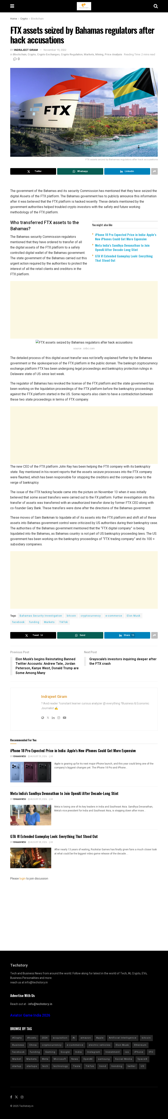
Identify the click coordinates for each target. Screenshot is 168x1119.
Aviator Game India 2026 (30, 1015)
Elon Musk (133, 616)
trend (102, 1066)
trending (116, 1066)
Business (18, 1045)
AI (74, 1038)
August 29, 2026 (38, 756)
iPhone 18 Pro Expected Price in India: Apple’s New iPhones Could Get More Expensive (125, 236)
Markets (89, 54)
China (33, 1045)
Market (16, 1059)
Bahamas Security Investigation (41, 616)
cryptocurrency (91, 616)
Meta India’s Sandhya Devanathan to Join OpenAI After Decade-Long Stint (122, 247)
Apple (100, 1038)
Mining (99, 54)
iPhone (138, 1052)
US (142, 1066)
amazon (86, 1038)
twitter (131, 1066)
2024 (45, 1038)
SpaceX (142, 1059)
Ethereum (140, 1045)
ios (127, 1052)
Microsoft (60, 1059)
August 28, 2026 (38, 842)
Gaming (50, 1052)
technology (60, 1066)
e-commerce (114, 616)
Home (13, 19)
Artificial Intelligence (122, 1038)
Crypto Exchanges (48, 54)
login (22, 878)
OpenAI (88, 1059)
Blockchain (37, 19)
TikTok (63, 622)
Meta (45, 1059)
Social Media (123, 1059)
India (78, 1052)
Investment (113, 1052)
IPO (151, 1052)
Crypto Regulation (72, 54)
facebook (18, 622)
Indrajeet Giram (26, 50)
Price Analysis (113, 54)
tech (45, 1066)
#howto (31, 1038)
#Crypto (17, 1038)
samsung (104, 1059)
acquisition (60, 1038)
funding (34, 622)
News (74, 1059)
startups (32, 1066)
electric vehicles (99, 1045)
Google (65, 1052)
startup (16, 1066)
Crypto (24, 19)
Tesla (76, 1066)
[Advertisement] (84, 310)
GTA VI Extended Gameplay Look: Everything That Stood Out (124, 258)
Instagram (93, 1052)
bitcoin (71, 616)
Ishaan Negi (19, 756)
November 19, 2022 (55, 50)
